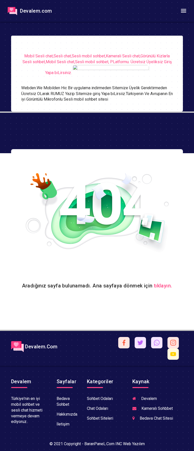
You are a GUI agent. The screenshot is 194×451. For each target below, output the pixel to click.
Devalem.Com (41, 347)
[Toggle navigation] (183, 10)
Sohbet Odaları (100, 398)
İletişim (63, 424)
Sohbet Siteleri (100, 418)
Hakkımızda (67, 414)
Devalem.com (35, 11)
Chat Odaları (97, 408)
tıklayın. (163, 286)
